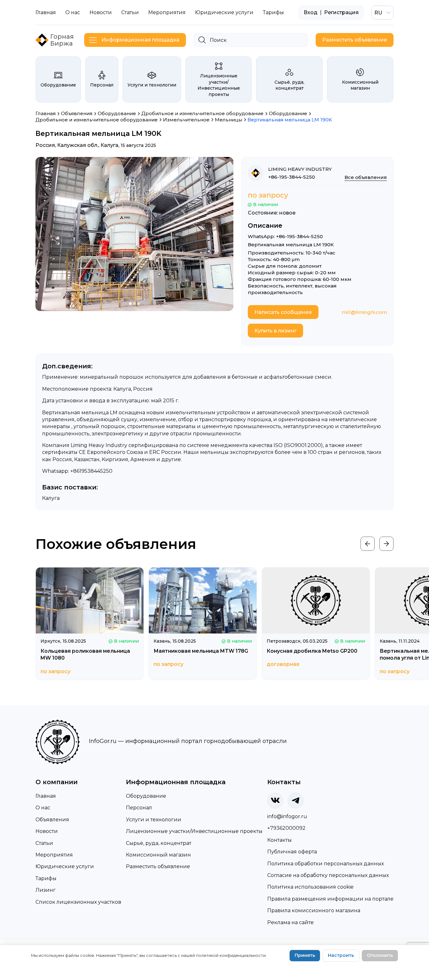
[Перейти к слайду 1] (130, 303)
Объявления (52, 820)
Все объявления (366, 177)
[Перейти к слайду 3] (138, 303)
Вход (311, 12)
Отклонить (380, 955)
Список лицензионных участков (78, 902)
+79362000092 (286, 828)
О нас (72, 12)
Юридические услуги (224, 12)
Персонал (101, 85)
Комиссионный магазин (360, 85)
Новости (101, 12)
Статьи (130, 12)
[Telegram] (295, 800)
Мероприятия (167, 12)
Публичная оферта (292, 852)
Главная (45, 12)
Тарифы (273, 12)
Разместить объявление (354, 40)
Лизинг (45, 890)
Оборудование (58, 85)
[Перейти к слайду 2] (134, 303)
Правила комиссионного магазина (313, 910)
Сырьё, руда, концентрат (289, 85)
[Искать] (202, 39)
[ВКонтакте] (275, 800)
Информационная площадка (140, 40)
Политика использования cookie (310, 887)
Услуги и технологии (152, 85)
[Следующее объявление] (386, 544)
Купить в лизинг (275, 331)
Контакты (279, 840)
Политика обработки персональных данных (325, 864)
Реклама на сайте (290, 922)
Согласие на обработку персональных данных (328, 875)
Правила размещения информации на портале (330, 899)
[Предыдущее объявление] (368, 544)
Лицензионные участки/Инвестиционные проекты (219, 85)
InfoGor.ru (103, 741)
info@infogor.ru (287, 816)
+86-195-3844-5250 (291, 177)
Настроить (341, 955)
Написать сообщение (283, 312)
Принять (305, 955)
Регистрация (341, 12)
